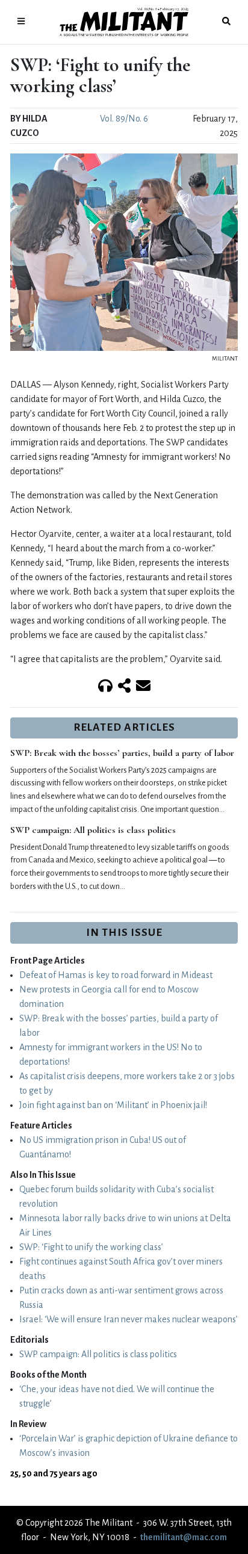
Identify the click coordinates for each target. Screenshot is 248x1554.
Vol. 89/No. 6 (124, 118)
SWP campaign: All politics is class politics (93, 830)
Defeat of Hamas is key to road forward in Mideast (115, 975)
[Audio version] (105, 686)
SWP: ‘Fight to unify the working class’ (91, 1247)
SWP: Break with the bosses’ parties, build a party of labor (122, 753)
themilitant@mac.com (183, 1537)
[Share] (124, 686)
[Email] (143, 686)
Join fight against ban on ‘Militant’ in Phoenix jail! (113, 1105)
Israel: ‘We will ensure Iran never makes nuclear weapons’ (128, 1319)
